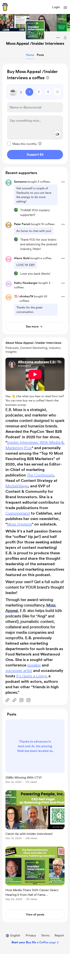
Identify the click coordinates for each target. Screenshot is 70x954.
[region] (35, 114)
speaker (34, 665)
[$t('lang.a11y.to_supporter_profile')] (16, 210)
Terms (45, 935)
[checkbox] (22, 143)
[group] (35, 753)
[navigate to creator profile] (35, 30)
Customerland (17, 513)
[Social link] (7, 700)
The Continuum (40, 475)
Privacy (31, 935)
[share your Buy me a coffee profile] (65, 37)
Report (59, 935)
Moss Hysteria (19, 524)
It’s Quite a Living (31, 676)
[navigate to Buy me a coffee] (5, 7)
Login (56, 7)
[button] (65, 7)
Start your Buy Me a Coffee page (33, 942)
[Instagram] (21, 700)
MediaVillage (16, 486)
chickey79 (26, 296)
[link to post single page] (35, 752)
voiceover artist (18, 670)
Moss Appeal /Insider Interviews (35, 43)
